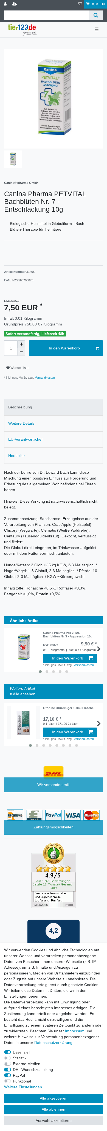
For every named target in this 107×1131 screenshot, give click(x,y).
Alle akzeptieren (53, 1098)
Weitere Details (21, 423)
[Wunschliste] (80, 4)
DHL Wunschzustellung (33, 1069)
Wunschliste (19, 368)
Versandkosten (44, 377)
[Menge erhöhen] (21, 344)
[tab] (53, 407)
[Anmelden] (6, 4)
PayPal (19, 1075)
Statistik (19, 1058)
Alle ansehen (23, 694)
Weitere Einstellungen (23, 1087)
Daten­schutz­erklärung (53, 1042)
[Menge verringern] (21, 352)
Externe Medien (26, 1064)
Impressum (75, 1031)
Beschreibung (20, 407)
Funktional (22, 1081)
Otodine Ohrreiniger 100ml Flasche (68, 708)
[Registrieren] (15, 4)
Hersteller (16, 455)
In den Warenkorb (64, 348)
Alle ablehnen (53, 1109)
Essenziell (21, 1052)
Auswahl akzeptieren (54, 1120)
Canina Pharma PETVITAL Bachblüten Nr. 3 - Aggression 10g (67, 634)
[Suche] (96, 15)
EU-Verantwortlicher (25, 439)
